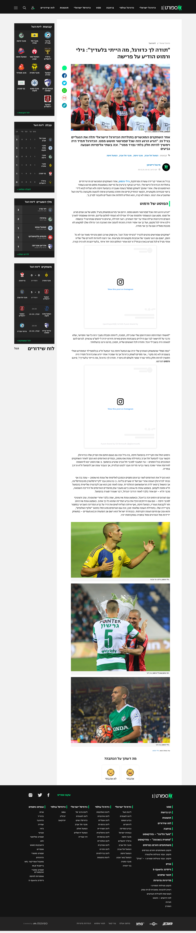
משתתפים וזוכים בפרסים (157, 845)
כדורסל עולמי (58, 806)
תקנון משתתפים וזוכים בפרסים (156, 850)
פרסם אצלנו (124, 923)
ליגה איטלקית (103, 833)
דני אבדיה (82, 837)
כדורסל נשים (81, 820)
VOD (98, 8)
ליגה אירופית (103, 816)
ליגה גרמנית (103, 824)
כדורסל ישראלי (82, 8)
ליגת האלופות (102, 812)
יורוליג (63, 816)
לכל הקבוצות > (23, 113)
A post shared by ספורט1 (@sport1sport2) (120, 324)
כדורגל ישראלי (147, 8)
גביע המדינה (125, 828)
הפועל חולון (82, 828)
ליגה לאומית (125, 816)
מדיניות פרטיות (162, 880)
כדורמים (40, 857)
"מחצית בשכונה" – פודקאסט (154, 839)
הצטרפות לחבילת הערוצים (159, 894)
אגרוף (41, 833)
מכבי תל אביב (125, 155)
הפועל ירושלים (80, 833)
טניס (168, 864)
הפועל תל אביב (151, 155)
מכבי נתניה (126, 861)
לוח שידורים (47, 8)
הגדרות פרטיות (84, 923)
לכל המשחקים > (24, 341)
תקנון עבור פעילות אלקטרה (158, 854)
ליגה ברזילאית (102, 853)
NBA (63, 812)
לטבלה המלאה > (24, 189)
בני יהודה (127, 866)
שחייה (41, 824)
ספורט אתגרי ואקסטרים (38, 871)
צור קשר (112, 923)
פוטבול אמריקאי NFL (34, 861)
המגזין (168, 906)
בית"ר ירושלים (124, 841)
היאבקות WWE (37, 845)
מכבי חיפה (138, 155)
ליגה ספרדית (103, 828)
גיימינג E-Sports (162, 869)
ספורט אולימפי (37, 837)
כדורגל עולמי (126, 8)
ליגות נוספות (103, 857)
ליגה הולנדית (103, 841)
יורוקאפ (62, 820)
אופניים (40, 849)
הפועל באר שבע (123, 857)
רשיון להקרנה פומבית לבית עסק (156, 890)
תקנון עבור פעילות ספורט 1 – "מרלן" (153, 858)
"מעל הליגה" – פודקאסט (157, 834)
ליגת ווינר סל (81, 812)
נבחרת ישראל (125, 833)
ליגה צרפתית (103, 837)
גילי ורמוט (124, 181)
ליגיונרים (127, 824)
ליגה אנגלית (103, 820)
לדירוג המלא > (23, 254)
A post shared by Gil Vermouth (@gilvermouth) (120, 444)
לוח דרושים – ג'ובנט (162, 898)
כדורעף (40, 820)
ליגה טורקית (103, 845)
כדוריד (41, 816)
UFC (42, 841)
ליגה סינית (104, 849)
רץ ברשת (166, 812)
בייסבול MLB (38, 866)
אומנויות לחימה (36, 876)
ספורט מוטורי (37, 853)
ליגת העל (152, 43)
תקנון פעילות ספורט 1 (161, 885)
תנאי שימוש (164, 875)
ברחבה (110, 8)
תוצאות (64, 8)
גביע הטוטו (126, 820)
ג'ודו (42, 828)
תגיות (168, 902)
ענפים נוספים (36, 806)
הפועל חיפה (112, 155)
